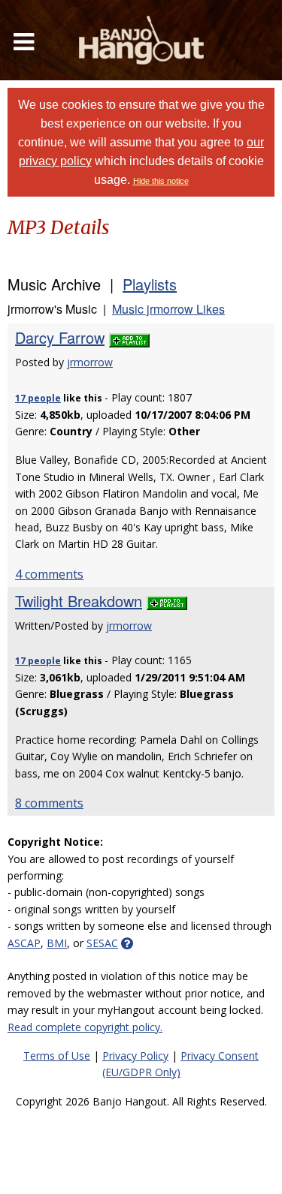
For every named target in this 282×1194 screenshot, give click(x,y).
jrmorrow (90, 362)
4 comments (49, 574)
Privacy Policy (135, 1055)
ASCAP (24, 943)
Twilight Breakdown (78, 601)
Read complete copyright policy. (85, 1027)
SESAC (102, 943)
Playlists (150, 284)
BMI (57, 943)
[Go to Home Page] (141, 40)
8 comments (49, 803)
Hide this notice (161, 180)
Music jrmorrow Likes (168, 308)
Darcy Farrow (60, 337)
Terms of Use (56, 1055)
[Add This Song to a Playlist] (129, 337)
